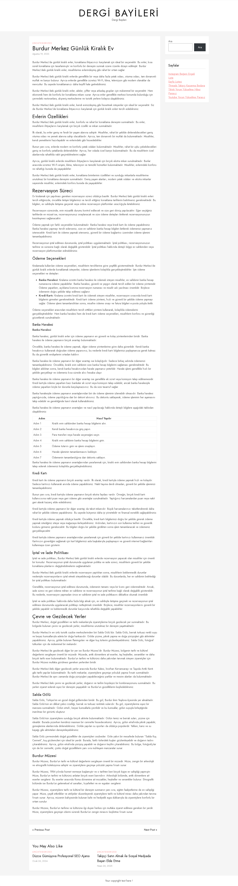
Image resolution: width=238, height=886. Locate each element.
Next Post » (150, 830)
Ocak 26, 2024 (40, 861)
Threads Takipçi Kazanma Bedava (186, 85)
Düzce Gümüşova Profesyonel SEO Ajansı (61, 856)
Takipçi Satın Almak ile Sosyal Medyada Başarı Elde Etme (124, 858)
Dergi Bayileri (119, 13)
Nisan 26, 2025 (104, 866)
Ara (170, 41)
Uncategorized (42, 43)
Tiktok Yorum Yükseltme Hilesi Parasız (184, 91)
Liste (170, 78)
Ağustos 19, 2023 (40, 53)
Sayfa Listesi (175, 82)
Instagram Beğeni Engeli (181, 74)
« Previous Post (41, 830)
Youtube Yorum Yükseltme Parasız (186, 97)
